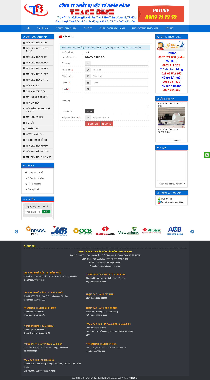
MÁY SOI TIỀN (32, 102)
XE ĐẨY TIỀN (32, 128)
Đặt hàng (93, 123)
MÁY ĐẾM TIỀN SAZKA (36, 42)
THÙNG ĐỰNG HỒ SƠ (36, 140)
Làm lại (107, 123)
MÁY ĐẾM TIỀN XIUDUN (37, 62)
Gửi (46, 211)
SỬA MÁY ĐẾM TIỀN (35, 91)
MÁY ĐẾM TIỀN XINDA (36, 56)
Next (191, 231)
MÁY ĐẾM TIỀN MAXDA (37, 145)
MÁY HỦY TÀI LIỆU (35, 117)
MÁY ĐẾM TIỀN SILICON (37, 151)
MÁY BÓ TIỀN (32, 85)
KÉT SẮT (30, 122)
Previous (15, 231)
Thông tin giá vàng (36, 178)
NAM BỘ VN (133, 378)
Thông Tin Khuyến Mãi (145, 28)
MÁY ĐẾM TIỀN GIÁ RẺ (37, 79)
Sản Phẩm (42, 28)
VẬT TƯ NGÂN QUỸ (35, 134)
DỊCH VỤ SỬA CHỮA (65, 28)
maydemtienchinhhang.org (109, 266)
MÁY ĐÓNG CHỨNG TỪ (37, 97)
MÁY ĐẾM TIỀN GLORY (37, 74)
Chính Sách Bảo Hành (112, 28)
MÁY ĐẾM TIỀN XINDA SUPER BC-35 (168, 127)
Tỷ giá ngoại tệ (34, 183)
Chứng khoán (33, 189)
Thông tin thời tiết (35, 172)
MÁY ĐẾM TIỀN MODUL (37, 68)
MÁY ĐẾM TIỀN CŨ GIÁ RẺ (38, 157)
